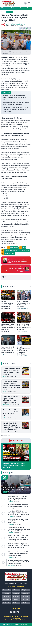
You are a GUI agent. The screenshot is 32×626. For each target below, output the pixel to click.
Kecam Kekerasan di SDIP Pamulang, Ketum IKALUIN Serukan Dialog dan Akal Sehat (19, 529)
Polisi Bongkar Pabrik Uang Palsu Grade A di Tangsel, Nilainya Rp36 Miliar (16, 488)
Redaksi (16, 616)
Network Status (8, 616)
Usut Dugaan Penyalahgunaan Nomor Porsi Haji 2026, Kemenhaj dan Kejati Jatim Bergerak (18, 545)
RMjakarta (25, 590)
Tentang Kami (16, 618)
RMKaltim (25, 599)
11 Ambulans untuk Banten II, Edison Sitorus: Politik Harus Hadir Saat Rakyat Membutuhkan (19, 553)
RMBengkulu (7, 599)
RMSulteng (16, 596)
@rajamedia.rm (6, 435)
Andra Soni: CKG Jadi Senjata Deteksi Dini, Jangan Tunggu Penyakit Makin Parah (17, 498)
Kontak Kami (24, 616)
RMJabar (6, 593)
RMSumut (7, 596)
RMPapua (16, 603)
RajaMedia (6, 590)
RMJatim (16, 593)
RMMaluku (6, 603)
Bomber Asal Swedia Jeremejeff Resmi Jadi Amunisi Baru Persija (18, 505)
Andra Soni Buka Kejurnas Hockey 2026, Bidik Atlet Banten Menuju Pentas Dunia (18, 520)
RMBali (16, 599)
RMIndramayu (26, 603)
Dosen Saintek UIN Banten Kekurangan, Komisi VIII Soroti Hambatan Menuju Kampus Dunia (18, 512)
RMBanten (16, 590)
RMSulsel (25, 596)
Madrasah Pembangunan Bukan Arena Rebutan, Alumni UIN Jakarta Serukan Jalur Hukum (19, 561)
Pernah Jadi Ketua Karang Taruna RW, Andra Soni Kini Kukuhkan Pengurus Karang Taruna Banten (18, 537)
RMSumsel (25, 593)
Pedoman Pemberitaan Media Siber (16, 620)
